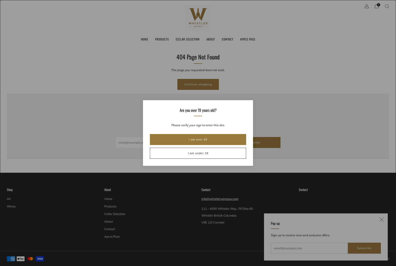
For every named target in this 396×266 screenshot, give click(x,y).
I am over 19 (198, 139)
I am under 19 (198, 153)
